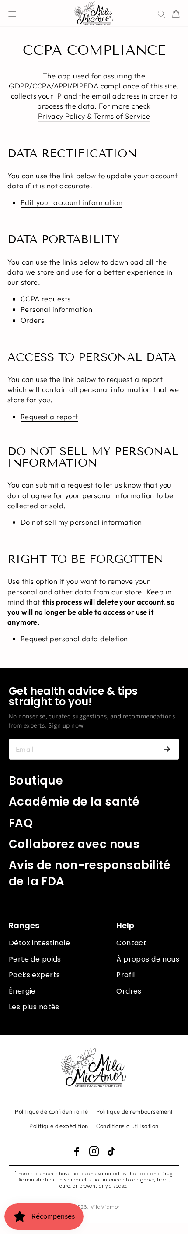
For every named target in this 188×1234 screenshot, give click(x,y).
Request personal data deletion (74, 638)
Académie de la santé (74, 802)
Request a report (49, 416)
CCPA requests (45, 298)
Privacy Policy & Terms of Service (94, 115)
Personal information (56, 309)
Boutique (36, 780)
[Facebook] (76, 1151)
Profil (125, 975)
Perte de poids (35, 959)
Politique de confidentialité (51, 1111)
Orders (32, 320)
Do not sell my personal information (81, 522)
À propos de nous (147, 959)
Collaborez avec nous (74, 844)
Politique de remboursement (134, 1111)
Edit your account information (71, 202)
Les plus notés (34, 1007)
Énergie (22, 991)
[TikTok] (111, 1151)
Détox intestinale (39, 943)
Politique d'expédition (58, 1125)
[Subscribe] (167, 749)
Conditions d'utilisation (127, 1125)
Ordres (128, 991)
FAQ (21, 823)
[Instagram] (94, 1151)
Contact (131, 943)
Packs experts (34, 975)
